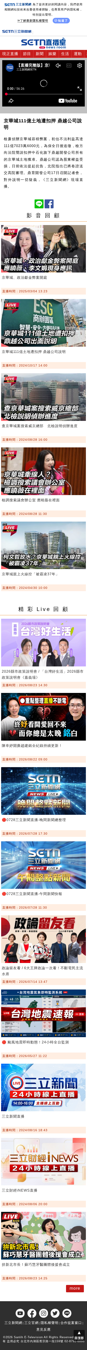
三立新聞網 (13, 1323)
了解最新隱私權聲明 (34, 20)
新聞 (40, 54)
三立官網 (31, 1323)
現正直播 (10, 54)
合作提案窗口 (71, 1323)
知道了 (63, 20)
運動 (78, 54)
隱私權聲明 (49, 1323)
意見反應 (43, 1329)
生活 (65, 54)
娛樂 (52, 54)
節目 (27, 54)
